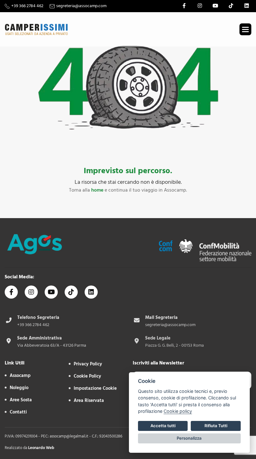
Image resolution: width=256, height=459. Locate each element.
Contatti (18, 412)
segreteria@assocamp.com (81, 6)
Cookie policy (178, 411)
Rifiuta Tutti (215, 425)
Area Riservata (89, 400)
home (97, 190)
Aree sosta (21, 400)
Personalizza (189, 438)
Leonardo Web (41, 447)
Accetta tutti (162, 425)
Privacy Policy (88, 364)
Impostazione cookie (95, 388)
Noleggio (19, 388)
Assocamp (20, 375)
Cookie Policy (87, 376)
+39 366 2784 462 (27, 6)
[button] (245, 29)
